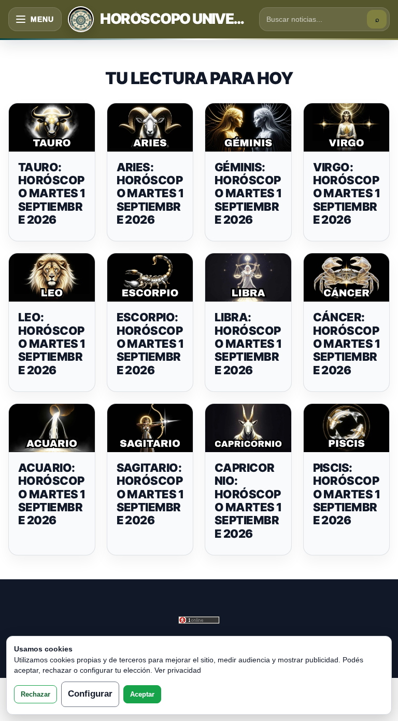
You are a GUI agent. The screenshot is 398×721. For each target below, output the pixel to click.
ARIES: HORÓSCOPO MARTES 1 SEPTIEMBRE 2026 (150, 193)
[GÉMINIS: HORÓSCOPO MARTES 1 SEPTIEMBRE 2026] (248, 127)
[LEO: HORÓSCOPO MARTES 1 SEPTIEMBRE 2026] (52, 277)
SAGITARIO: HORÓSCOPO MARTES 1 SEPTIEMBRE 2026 (150, 494)
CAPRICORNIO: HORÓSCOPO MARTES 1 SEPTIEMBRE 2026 (248, 500)
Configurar (90, 694)
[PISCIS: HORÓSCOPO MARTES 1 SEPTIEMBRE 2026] (347, 428)
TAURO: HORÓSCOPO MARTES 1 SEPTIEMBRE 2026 (52, 193)
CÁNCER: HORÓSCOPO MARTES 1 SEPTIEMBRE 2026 (346, 343)
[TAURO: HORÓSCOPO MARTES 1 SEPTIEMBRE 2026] (52, 127)
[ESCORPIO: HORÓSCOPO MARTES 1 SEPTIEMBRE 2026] (150, 277)
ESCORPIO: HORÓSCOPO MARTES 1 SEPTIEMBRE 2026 (150, 343)
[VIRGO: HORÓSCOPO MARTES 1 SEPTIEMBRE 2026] (347, 127)
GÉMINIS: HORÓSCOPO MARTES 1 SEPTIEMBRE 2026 (248, 193)
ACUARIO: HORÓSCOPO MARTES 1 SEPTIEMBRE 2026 (52, 494)
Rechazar (35, 694)
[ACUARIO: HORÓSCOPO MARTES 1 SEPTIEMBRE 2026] (52, 428)
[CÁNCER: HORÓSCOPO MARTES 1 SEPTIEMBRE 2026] (347, 277)
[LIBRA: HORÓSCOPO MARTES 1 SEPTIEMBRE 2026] (248, 277)
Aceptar (142, 694)
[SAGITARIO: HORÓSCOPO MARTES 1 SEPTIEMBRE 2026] (150, 428)
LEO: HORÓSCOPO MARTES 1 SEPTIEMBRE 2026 (52, 343)
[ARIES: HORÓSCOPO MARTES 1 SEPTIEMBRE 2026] (150, 127)
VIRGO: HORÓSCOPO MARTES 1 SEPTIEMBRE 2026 (346, 193)
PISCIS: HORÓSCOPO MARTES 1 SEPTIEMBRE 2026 (346, 494)
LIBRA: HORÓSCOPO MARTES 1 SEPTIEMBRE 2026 (248, 343)
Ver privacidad (177, 670)
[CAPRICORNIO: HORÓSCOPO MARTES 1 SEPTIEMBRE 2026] (248, 428)
